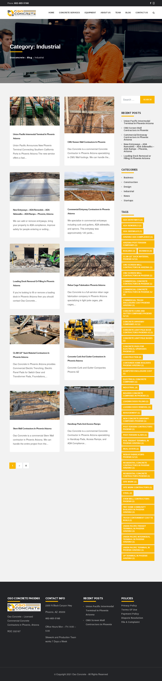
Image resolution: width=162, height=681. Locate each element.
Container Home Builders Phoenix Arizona (137, 364)
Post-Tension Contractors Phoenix (137, 428)
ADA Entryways (133, 220)
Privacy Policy (129, 605)
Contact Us (142, 13)
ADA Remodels (132, 226)
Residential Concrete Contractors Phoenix (136, 474)
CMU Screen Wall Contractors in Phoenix (86, 142)
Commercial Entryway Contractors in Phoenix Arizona (136, 137)
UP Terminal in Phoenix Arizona (135, 557)
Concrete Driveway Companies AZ (133, 323)
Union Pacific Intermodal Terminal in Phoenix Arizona (139, 122)
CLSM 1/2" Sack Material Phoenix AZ (136, 258)
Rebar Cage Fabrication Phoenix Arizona (86, 285)
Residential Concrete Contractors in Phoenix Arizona (136, 465)
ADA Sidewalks (132, 231)
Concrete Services (69, 13)
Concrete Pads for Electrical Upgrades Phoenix (134, 349)
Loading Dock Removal (137, 407)
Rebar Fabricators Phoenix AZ (133, 455)
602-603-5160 (21, 3)
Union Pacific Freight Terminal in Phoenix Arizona (134, 528)
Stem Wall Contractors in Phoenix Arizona (32, 428)
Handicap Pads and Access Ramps (84, 424)
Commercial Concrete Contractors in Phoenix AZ (137, 292)
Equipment (90, 13)
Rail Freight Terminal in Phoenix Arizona (136, 442)
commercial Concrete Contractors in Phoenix (137, 282)
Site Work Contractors (137, 487)
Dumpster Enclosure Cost (137, 372)
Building (129, 251)
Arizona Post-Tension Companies (134, 244)
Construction (131, 182)
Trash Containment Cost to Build (138, 519)
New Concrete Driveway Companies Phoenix (136, 419)
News (127, 196)
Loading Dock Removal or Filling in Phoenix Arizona (137, 157)
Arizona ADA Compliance (138, 237)
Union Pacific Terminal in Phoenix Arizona (136, 548)
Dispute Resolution (132, 617)
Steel (127, 493)
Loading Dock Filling (135, 401)
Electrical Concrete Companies (134, 380)
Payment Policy (130, 613)
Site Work (130, 482)
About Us (106, 13)
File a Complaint (130, 621)
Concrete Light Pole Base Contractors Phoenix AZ (138, 331)
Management (131, 413)
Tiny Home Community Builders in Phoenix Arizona (134, 509)
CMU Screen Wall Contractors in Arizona (137, 266)
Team (118, 13)
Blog (128, 13)
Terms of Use (129, 609)
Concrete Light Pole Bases (138, 339)
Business (128, 177)
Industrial (129, 191)
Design (127, 186)
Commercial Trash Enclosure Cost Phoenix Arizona (136, 302)
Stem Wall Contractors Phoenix (136, 500)
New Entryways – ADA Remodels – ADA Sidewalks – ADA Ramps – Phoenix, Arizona (139, 147)
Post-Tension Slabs (135, 435)
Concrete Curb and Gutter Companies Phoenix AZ (137, 313)
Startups (128, 200)
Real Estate (131, 449)
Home (51, 13)
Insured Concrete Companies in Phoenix (136, 394)
